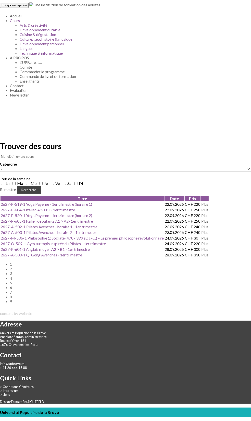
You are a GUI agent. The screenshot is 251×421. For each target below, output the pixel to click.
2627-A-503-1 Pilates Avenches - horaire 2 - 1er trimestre (49, 232)
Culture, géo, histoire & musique (46, 39)
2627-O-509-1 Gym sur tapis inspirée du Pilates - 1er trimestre (53, 243)
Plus (204, 204)
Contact (17, 85)
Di (80, 183)
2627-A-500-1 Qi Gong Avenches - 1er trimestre (41, 255)
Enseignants (30, 81)
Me (33, 183)
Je (46, 183)
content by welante (16, 313)
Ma (20, 183)
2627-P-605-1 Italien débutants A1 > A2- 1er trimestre (47, 221)
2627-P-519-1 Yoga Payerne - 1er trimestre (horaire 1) (46, 204)
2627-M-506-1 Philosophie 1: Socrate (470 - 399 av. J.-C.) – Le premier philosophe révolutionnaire (82, 238)
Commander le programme (42, 71)
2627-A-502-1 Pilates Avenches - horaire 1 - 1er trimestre (49, 226)
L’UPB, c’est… (31, 62)
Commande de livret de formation (48, 76)
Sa (69, 183)
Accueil (16, 15)
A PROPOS (19, 57)
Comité (26, 67)
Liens (6, 395)
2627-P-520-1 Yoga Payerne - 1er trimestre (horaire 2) (46, 215)
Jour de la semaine (15, 178)
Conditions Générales (18, 387)
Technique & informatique (41, 53)
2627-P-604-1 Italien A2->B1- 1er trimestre (38, 209)
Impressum (11, 391)
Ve (58, 183)
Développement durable (40, 29)
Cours (15, 20)
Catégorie (8, 164)
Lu (7, 183)
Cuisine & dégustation (38, 34)
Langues (26, 48)
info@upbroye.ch (12, 364)
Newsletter (19, 95)
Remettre (8, 189)
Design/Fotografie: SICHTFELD (22, 402)
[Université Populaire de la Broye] (64, 5)
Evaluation (18, 90)
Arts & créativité (33, 25)
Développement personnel (42, 43)
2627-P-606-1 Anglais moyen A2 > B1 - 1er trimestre (45, 249)
